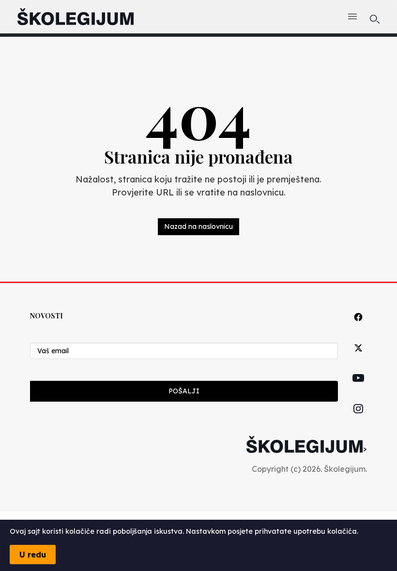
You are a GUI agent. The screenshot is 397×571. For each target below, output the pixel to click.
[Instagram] (358, 420)
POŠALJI (183, 391)
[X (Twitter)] (358, 359)
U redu (32, 554)
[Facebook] (358, 328)
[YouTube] (358, 389)
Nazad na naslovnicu (198, 226)
